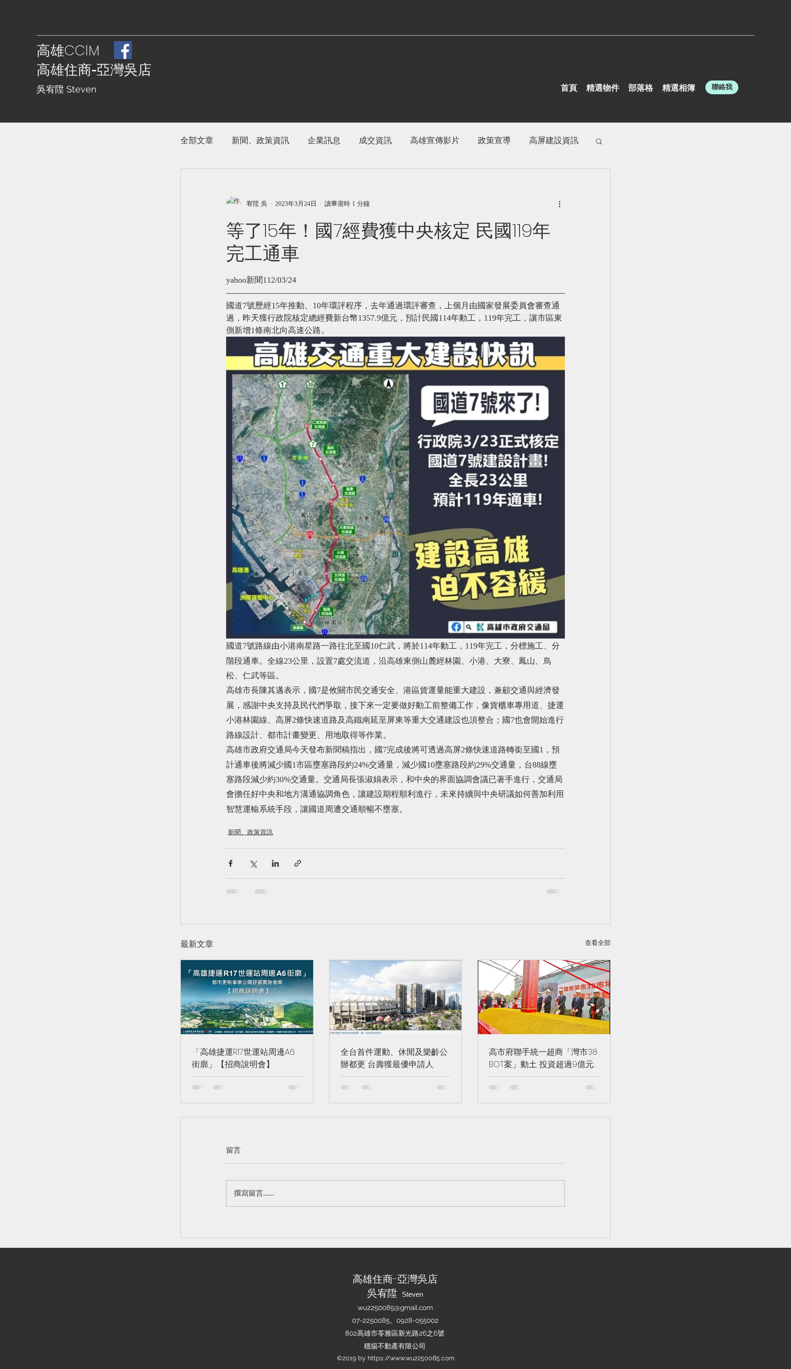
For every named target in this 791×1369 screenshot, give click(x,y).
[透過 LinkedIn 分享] (275, 863)
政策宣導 (494, 140)
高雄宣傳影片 (435, 140)
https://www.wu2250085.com (411, 1358)
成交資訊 (375, 140)
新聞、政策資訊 (260, 140)
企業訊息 (324, 140)
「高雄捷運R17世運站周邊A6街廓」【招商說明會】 (243, 1058)
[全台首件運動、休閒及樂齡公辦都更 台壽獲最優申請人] (396, 997)
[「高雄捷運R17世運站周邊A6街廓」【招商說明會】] (247, 997)
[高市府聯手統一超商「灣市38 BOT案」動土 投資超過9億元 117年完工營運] (544, 997)
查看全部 (598, 943)
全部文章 (196, 140)
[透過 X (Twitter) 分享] (253, 863)
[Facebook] (123, 50)
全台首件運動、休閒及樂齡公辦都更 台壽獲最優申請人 (394, 1058)
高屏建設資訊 (554, 140)
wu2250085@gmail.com (395, 1308)
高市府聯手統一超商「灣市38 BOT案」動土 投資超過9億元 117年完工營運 (543, 1058)
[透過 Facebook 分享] (230, 863)
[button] (599, 141)
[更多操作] (559, 203)
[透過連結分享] (297, 863)
